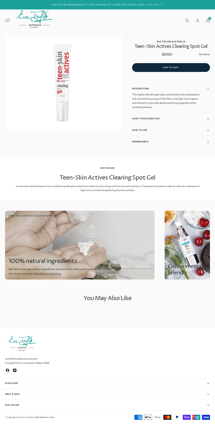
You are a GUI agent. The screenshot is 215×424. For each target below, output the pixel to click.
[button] (7, 20)
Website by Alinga (46, 417)
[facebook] (7, 370)
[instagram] (14, 370)
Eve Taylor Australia (24, 417)
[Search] (186, 20)
